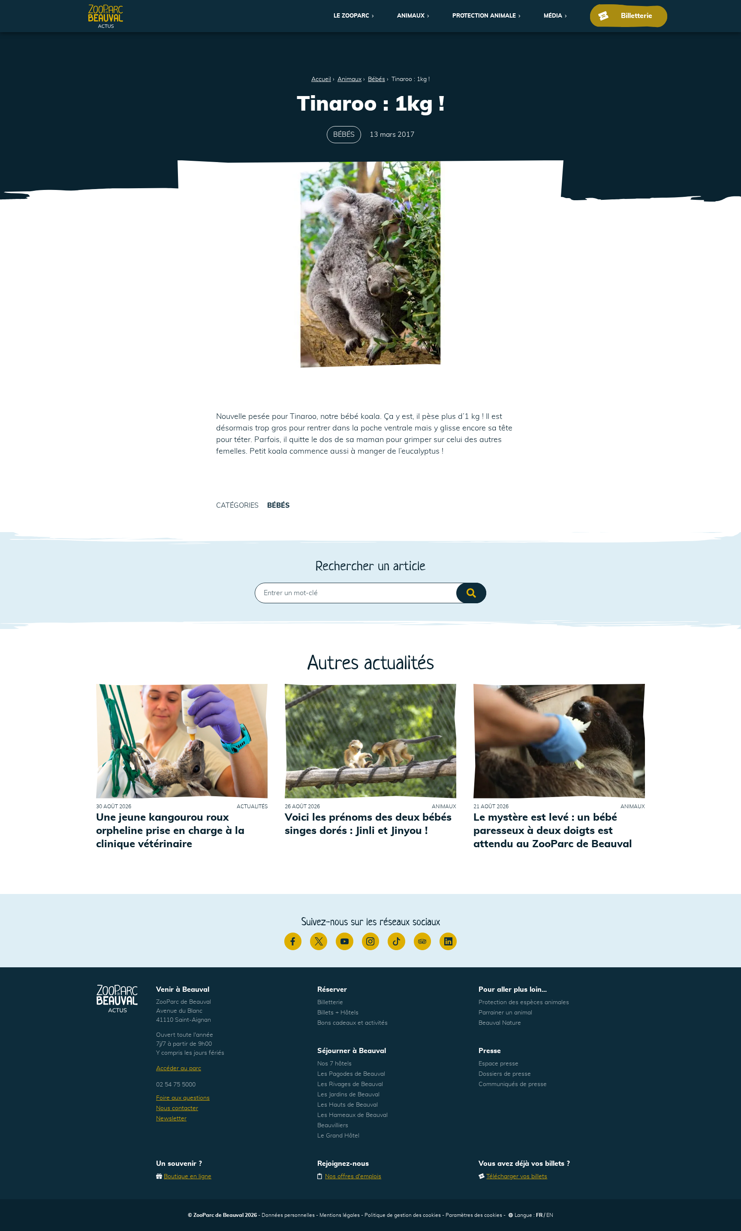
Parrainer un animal (505, 1013)
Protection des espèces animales (524, 1002)
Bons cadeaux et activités (352, 1023)
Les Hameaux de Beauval (352, 1115)
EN (549, 1215)
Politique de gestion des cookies (402, 1215)
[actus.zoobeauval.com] (106, 16)
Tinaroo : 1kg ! (411, 79)
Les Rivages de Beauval (350, 1084)
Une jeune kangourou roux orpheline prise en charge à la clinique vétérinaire (170, 831)
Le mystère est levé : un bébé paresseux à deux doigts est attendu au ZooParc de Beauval (552, 831)
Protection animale (484, 16)
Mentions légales (339, 1215)
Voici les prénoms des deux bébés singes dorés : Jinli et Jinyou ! (368, 824)
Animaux (411, 16)
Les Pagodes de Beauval (351, 1074)
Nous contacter (177, 1108)
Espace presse (498, 1064)
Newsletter (171, 1119)
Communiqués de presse (513, 1084)
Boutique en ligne (187, 1177)
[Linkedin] (448, 941)
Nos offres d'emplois (353, 1177)
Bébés (376, 79)
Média (553, 16)
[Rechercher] (471, 593)
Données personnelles (288, 1215)
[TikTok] (396, 941)
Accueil (321, 79)
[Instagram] (370, 941)
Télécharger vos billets (516, 1177)
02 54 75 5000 (176, 1085)
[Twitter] (318, 941)
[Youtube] (344, 941)
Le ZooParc (351, 16)
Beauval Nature (500, 1023)
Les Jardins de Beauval (348, 1095)
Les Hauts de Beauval (347, 1105)
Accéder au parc (178, 1068)
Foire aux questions (183, 1098)
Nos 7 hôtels (334, 1064)
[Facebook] (292, 941)
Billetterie (330, 1002)
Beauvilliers (332, 1126)
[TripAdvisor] (422, 941)
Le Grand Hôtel (338, 1136)
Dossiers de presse (505, 1074)
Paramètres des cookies (474, 1215)
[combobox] (370, 593)
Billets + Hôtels (337, 1013)
